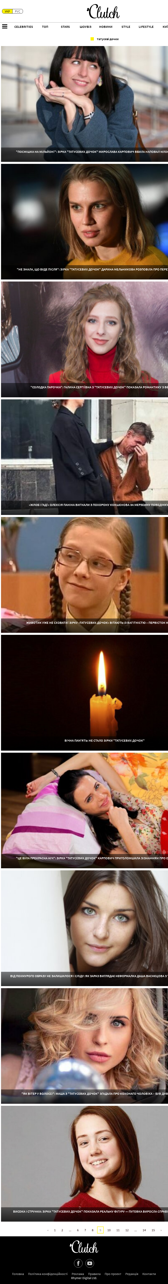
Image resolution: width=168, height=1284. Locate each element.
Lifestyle (146, 27)
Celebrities (23, 27)
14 (144, 1230)
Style (125, 27)
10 (109, 1230)
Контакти (149, 1274)
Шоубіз (85, 27)
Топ (45, 27)
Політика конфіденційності (48, 1274)
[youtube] (89, 1263)
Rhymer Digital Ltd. (84, 1278)
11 (118, 1230)
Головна (18, 1274)
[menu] (4, 26)
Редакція (131, 1274)
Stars (65, 27)
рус (17, 11)
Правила (94, 1274)
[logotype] (103, 11)
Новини (105, 27)
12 (127, 1230)
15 (153, 1230)
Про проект (113, 1274)
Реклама (78, 1274)
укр (7, 11)
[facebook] (78, 1263)
